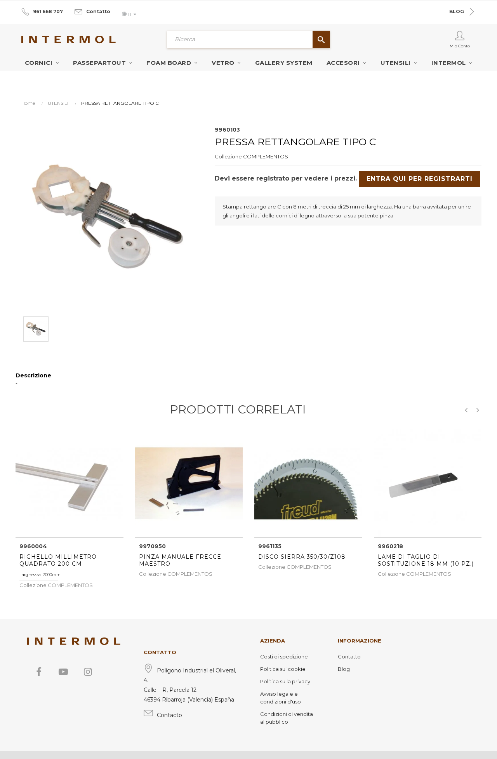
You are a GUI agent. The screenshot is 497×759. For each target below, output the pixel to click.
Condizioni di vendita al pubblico (286, 718)
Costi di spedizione (284, 656)
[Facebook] (39, 671)
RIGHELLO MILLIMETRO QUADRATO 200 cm (58, 560)
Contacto (169, 715)
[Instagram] (88, 671)
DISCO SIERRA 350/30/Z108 (302, 556)
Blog (344, 669)
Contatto (98, 11)
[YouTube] (63, 671)
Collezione (228, 156)
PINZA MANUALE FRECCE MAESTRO (180, 560)
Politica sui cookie (283, 669)
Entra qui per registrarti (420, 178)
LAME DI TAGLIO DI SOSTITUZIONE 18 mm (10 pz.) (426, 560)
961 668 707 (48, 11)
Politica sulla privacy (285, 681)
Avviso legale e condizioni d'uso (280, 698)
